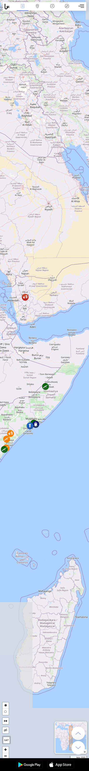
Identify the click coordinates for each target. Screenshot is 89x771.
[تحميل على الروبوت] (29, 765)
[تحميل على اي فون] (61, 765)
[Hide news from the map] (5, 730)
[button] (30, 426)
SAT (6, 740)
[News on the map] (9, 6)
